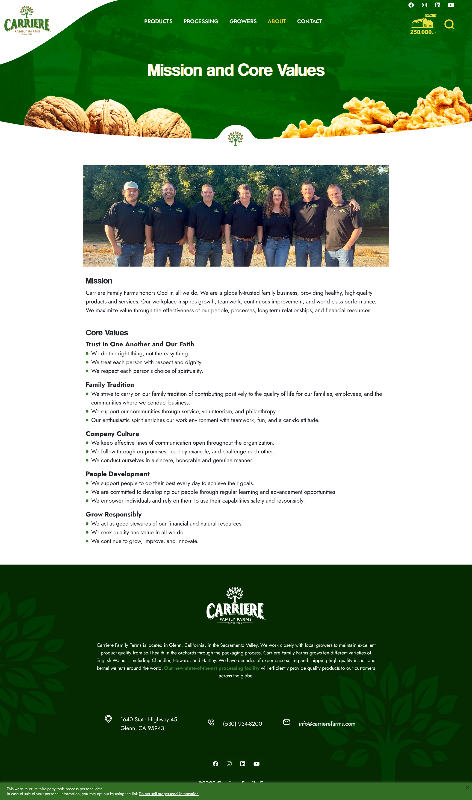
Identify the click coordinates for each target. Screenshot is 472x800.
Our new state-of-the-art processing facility (211, 668)
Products (158, 21)
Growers (242, 21)
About (276, 21)
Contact (309, 21)
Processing (200, 21)
